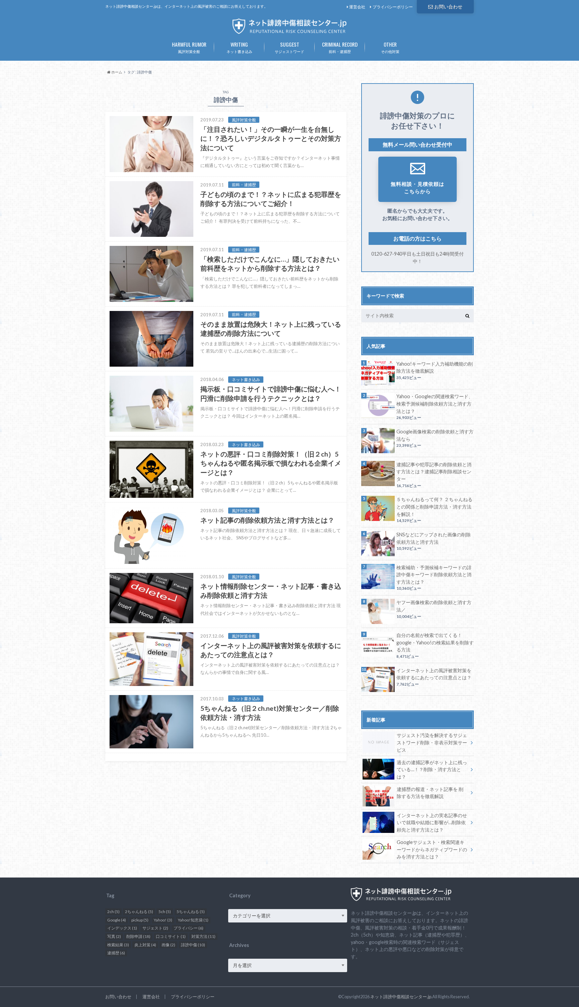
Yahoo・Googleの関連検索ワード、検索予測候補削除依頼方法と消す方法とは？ (434, 403)
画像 (168, 944)
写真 (114, 936)
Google (116, 919)
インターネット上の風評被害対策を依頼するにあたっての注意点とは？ (433, 674)
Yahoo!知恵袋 (193, 919)
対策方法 (203, 936)
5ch (164, 911)
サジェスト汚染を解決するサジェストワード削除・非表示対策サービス (432, 742)
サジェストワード (289, 47)
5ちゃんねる (191, 911)
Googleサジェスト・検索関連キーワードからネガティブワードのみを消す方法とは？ (432, 849)
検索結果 (118, 944)
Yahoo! (163, 919)
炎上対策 (145, 944)
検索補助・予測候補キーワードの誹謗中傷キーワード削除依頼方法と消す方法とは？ (433, 575)
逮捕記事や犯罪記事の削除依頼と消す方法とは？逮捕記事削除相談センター (433, 472)
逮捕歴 (116, 952)
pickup (139, 919)
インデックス (122, 928)
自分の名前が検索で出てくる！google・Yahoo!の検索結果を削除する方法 (435, 642)
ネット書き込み (239, 47)
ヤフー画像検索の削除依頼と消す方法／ (433, 606)
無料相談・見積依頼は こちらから (417, 188)
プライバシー (188, 928)
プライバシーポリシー (393, 6)
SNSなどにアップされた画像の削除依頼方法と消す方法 (433, 538)
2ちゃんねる (139, 911)
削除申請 (138, 936)
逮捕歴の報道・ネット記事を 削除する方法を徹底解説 (430, 792)
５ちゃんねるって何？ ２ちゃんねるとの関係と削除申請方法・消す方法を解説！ (434, 506)
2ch (113, 911)
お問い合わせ (448, 6)
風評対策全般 (189, 47)
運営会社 (357, 6)
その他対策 (390, 47)
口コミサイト (171, 936)
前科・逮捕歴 (340, 47)
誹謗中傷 (193, 944)
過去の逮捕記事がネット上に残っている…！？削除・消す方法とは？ (432, 769)
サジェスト (155, 928)
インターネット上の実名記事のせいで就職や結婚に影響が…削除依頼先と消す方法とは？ (432, 822)
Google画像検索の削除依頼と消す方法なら (434, 435)
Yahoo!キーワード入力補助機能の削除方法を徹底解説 (434, 367)
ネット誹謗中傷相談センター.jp (400, 996)
